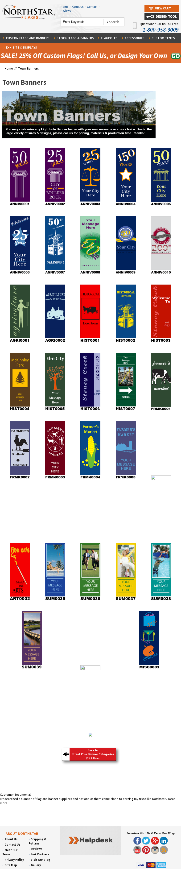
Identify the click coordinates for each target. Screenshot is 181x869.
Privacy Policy (14, 860)
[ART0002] (20, 600)
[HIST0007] (125, 410)
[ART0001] (161, 479)
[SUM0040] (90, 669)
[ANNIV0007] (55, 274)
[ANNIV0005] (161, 205)
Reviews (66, 11)
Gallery (36, 865)
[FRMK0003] (55, 479)
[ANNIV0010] (161, 274)
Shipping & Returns (37, 841)
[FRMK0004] (90, 479)
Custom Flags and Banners (27, 38)
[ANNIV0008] (90, 274)
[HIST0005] (55, 410)
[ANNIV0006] (20, 274)
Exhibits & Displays (21, 47)
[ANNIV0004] (125, 205)
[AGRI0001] (20, 342)
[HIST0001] (90, 342)
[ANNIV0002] (55, 205)
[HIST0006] (90, 410)
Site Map (11, 865)
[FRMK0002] (20, 479)
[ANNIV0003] (90, 205)
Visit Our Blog (40, 860)
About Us (79, 7)
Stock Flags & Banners (75, 38)
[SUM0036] (90, 600)
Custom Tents (163, 38)
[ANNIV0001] (20, 205)
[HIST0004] (20, 410)
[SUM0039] (31, 669)
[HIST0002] (125, 342)
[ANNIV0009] (125, 274)
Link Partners (40, 854)
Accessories (134, 38)
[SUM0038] (161, 600)
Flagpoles (109, 38)
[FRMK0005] (125, 479)
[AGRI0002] (55, 342)
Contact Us (12, 845)
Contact (93, 7)
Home (66, 7)
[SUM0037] (125, 600)
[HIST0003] (161, 342)
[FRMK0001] (161, 410)
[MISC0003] (149, 669)
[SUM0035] (55, 600)
